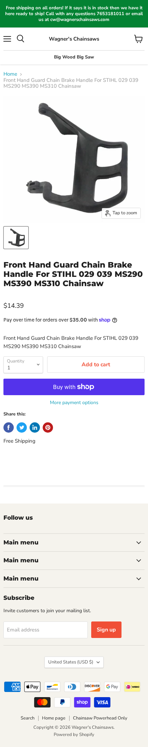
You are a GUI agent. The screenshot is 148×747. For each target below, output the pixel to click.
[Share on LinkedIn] (35, 427)
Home (10, 74)
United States (70, 662)
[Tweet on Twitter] (22, 427)
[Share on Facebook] (8, 427)
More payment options (74, 402)
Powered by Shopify (74, 735)
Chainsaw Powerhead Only (100, 718)
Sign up (106, 630)
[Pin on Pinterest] (48, 427)
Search (27, 718)
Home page (53, 718)
